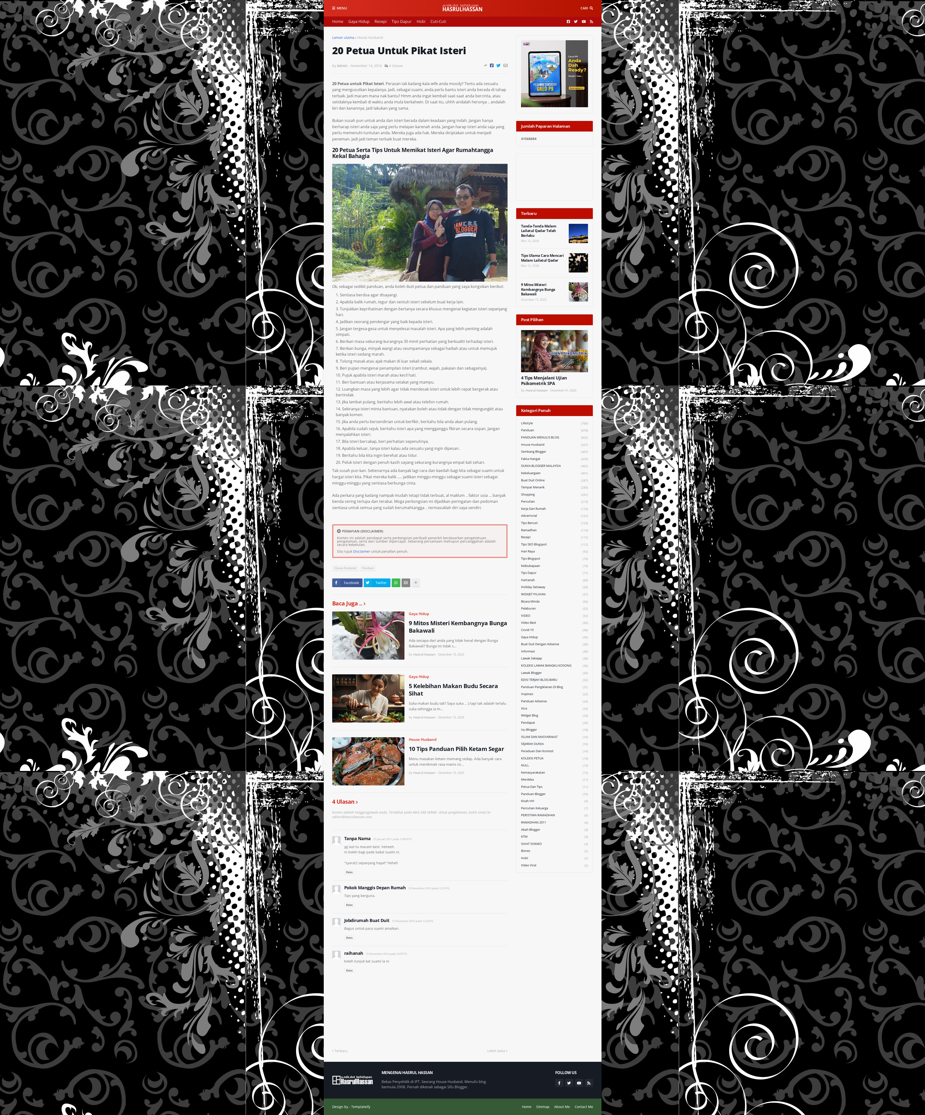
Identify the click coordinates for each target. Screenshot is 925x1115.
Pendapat (554, 722)
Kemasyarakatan (554, 772)
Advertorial (554, 515)
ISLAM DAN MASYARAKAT (554, 737)
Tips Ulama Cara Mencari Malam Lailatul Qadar (542, 258)
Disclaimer (361, 551)
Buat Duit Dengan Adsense (554, 644)
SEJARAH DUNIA (554, 744)
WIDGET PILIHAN (554, 594)
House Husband (370, 37)
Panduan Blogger (554, 794)
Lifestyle (554, 423)
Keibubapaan (554, 566)
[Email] (505, 65)
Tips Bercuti (554, 523)
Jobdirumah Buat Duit (367, 920)
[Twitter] (498, 65)
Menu (342, 8)
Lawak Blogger (554, 672)
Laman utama (343, 37)
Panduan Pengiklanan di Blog (554, 687)
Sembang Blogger (554, 451)
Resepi (381, 21)
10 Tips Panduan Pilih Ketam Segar (456, 748)
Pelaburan (554, 608)
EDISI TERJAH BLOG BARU (554, 679)
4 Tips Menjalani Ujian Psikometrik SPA (544, 380)
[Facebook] (492, 65)
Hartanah (554, 580)
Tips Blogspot (554, 558)
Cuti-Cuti (438, 21)
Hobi (421, 21)
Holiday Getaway (554, 587)
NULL (554, 765)
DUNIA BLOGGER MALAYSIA (554, 466)
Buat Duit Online (554, 480)
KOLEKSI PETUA (554, 758)
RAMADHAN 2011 (554, 822)
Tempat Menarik (554, 487)
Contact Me (584, 1106)
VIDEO (554, 615)
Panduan (368, 568)
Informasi (554, 651)
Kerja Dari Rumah (554, 508)
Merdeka (554, 779)
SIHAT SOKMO (554, 844)
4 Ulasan (396, 65)
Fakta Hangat (554, 459)
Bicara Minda (554, 601)
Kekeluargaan (554, 473)
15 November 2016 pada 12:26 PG (412, 921)
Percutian (554, 501)
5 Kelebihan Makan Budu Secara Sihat (453, 689)
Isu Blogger (554, 729)
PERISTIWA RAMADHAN (554, 815)
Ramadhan (554, 530)
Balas (349, 872)
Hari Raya (554, 551)
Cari (584, 8)
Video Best (554, 622)
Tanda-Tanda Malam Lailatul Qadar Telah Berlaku (538, 231)
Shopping (554, 494)
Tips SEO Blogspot (554, 544)
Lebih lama (496, 1051)
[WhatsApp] (396, 582)
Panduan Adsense (554, 701)
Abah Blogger (554, 829)
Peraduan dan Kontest (554, 751)
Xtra (554, 708)
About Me (562, 1106)
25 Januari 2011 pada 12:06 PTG (392, 839)
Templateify (360, 1106)
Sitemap (542, 1106)
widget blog (554, 715)
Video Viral (554, 865)
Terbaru (341, 1051)
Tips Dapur (402, 21)
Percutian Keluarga (554, 808)
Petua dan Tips (554, 786)
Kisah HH (554, 801)
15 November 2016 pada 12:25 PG (428, 888)
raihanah (353, 953)
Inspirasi (554, 694)
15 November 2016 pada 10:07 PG (386, 954)
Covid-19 (554, 630)
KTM (554, 836)
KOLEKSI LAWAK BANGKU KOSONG (554, 665)
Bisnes (554, 851)
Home (337, 21)
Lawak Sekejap (554, 658)
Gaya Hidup (359, 21)
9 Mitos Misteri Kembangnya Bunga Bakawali (458, 626)
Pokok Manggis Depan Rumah (375, 887)
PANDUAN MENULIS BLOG (554, 437)
